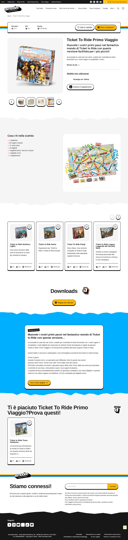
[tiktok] (27, 525)
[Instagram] (94, 2)
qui (114, 495)
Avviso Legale (95, 537)
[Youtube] (100, 2)
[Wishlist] (123, 8)
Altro (111, 8)
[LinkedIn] (23, 525)
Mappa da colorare (65, 303)
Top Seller (39, 8)
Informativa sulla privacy (112, 534)
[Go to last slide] (11, 101)
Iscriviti (113, 486)
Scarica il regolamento (82, 87)
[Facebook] (91, 2)
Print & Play (21, 2)
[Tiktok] (97, 2)
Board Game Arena (32, 2)
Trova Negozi (45, 2)
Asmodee (79, 534)
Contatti (105, 8)
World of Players (56, 2)
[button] (20, 101)
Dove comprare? (107, 27)
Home (3, 2)
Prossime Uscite (51, 8)
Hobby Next (11, 2)
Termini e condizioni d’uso (112, 537)
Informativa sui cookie (93, 534)
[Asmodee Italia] (13, 8)
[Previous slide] (112, 217)
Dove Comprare (95, 8)
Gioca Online (82, 8)
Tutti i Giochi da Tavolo (66, 8)
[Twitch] (32, 525)
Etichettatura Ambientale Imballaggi (75, 537)
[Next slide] (59, 101)
